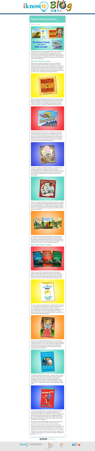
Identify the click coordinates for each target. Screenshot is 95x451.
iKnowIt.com (39, 434)
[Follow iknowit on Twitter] (75, 444)
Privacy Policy (50, 445)
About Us (61, 446)
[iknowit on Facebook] (73, 444)
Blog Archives (52, 439)
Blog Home (43, 439)
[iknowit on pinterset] (79, 444)
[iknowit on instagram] (77, 444)
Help (49, 444)
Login (61, 445)
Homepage (61, 444)
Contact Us (50, 447)
